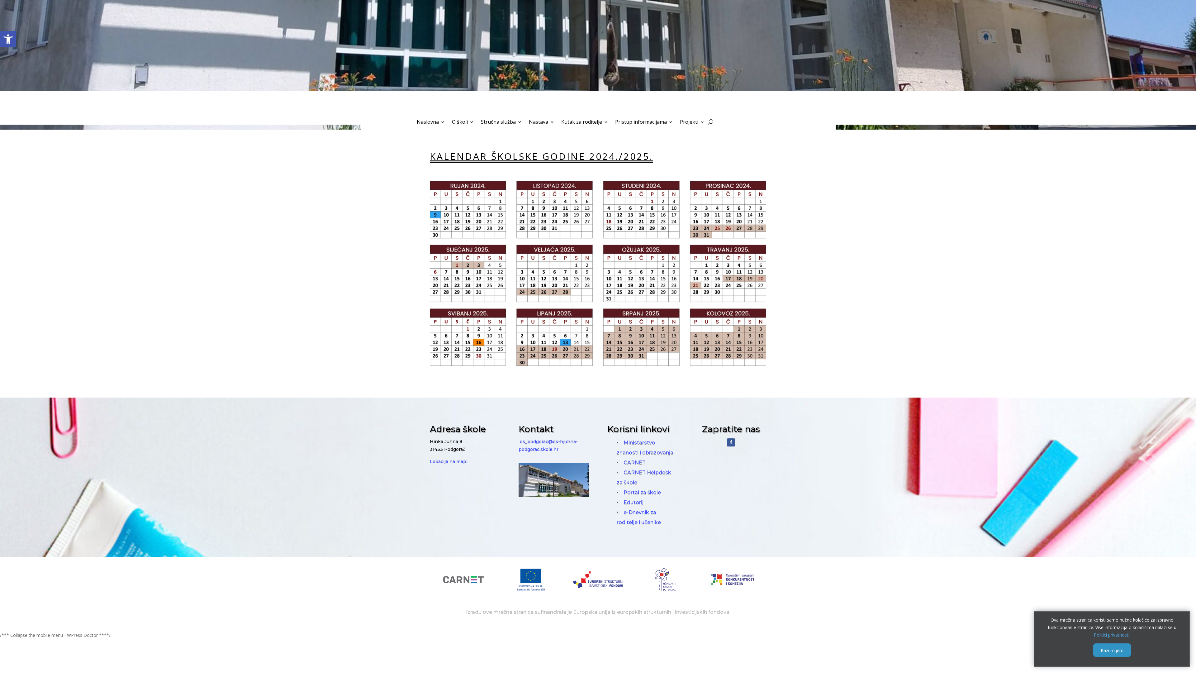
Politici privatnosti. (1112, 634)
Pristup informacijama (641, 122)
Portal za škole (642, 492)
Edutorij (633, 502)
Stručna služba (498, 122)
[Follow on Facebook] (731, 442)
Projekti (689, 122)
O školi (460, 122)
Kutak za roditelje (581, 122)
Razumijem (1112, 650)
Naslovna (428, 122)
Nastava (538, 122)
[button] (8, 39)
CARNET (635, 462)
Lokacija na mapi (448, 461)
